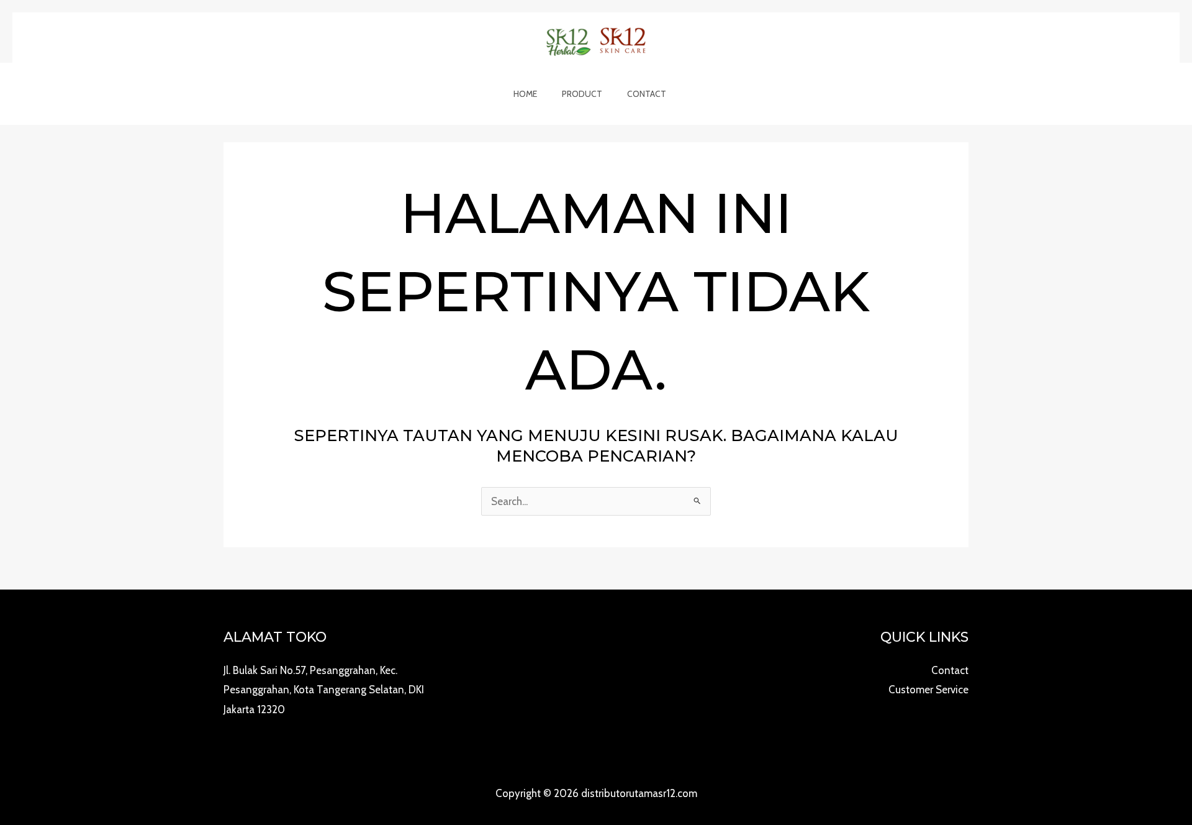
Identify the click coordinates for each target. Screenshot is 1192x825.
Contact (646, 93)
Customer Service (928, 689)
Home (525, 93)
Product (582, 93)
